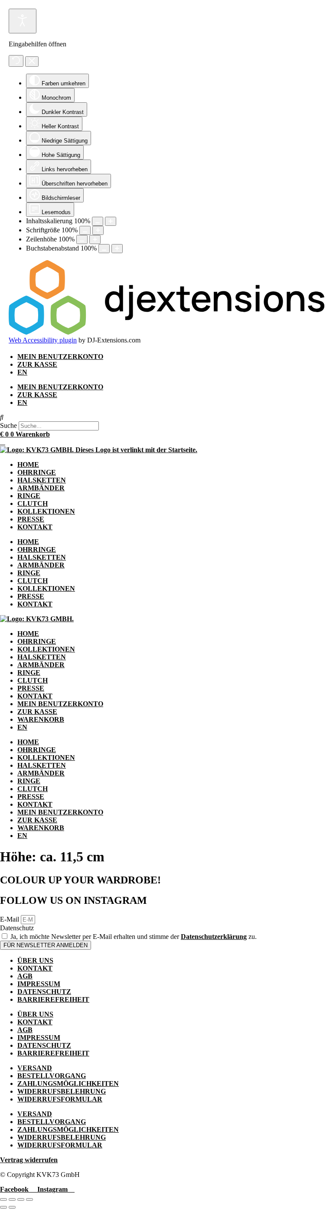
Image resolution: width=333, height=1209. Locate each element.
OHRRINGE (36, 472)
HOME (28, 464)
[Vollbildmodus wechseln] (12, 1199)
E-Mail (10, 919)
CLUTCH (32, 503)
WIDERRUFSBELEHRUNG (61, 1091)
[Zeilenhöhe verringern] (82, 239)
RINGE (28, 495)
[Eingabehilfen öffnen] (22, 21)
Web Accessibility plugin (43, 340)
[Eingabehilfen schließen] (32, 61)
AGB (25, 976)
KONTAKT (34, 527)
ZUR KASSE (37, 364)
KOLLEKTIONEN (46, 511)
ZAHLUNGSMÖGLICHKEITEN (68, 1083)
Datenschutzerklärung (214, 936)
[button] (166, 417)
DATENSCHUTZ (44, 991)
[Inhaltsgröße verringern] (97, 221)
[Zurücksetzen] (16, 61)
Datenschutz (17, 928)
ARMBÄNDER (41, 488)
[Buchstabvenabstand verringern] (104, 248)
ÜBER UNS (35, 960)
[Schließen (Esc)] (29, 1199)
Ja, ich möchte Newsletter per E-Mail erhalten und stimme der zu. (133, 936)
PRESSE (30, 519)
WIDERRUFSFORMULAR (59, 1099)
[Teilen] (20, 1199)
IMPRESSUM (38, 983)
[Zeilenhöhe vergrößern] (95, 239)
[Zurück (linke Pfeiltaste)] (3, 1207)
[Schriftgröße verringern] (85, 230)
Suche (8, 425)
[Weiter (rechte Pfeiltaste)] (12, 1207)
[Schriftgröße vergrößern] (98, 230)
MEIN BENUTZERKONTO (60, 356)
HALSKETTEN (41, 480)
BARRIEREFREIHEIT (53, 999)
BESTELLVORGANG (51, 1075)
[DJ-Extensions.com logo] (166, 332)
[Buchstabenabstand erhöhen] (117, 248)
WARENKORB (40, 719)
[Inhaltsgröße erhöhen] (110, 221)
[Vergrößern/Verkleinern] (3, 1199)
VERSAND (34, 1068)
